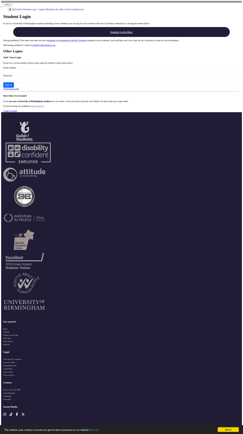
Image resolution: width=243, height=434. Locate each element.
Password (7, 75)
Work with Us (8, 342)
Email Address (9, 68)
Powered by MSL (9, 363)
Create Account (10, 111)
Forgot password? (11, 89)
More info (94, 429)
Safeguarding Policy (10, 366)
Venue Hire (7, 399)
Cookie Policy (8, 369)
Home (5, 329)
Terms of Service (8, 375)
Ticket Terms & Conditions (12, 359)
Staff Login (7, 338)
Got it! (228, 429)
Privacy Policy (8, 372)
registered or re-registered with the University (67, 40)
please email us (37, 106)
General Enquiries (9, 393)
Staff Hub (6, 345)
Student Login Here (121, 32)
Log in (8, 4)
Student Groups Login (10, 335)
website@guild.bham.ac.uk (43, 45)
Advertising (7, 396)
